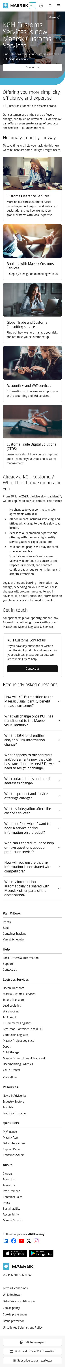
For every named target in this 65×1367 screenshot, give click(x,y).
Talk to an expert (35, 1342)
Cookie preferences (15, 1314)
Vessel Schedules (14, 939)
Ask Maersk (32, 5)
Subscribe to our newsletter (34, 1360)
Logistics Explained (15, 1113)
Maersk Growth (12, 1220)
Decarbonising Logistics (18, 1064)
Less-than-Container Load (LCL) (23, 1029)
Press (6, 1203)
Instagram (36, 1241)
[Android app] (41, 1253)
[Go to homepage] (15, 5)
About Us (9, 1179)
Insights (8, 1107)
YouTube (21, 1241)
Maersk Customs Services (19, 994)
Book (6, 927)
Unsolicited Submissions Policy (23, 1327)
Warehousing (11, 1011)
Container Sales (12, 1197)
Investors (9, 1185)
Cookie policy (11, 1308)
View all (8, 1077)
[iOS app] (15, 1253)
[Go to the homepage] (18, 1269)
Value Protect (11, 1070)
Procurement (11, 1191)
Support (41, 5)
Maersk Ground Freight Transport (24, 1058)
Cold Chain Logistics (15, 1035)
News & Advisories (14, 1095)
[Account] (50, 5)
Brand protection (14, 1321)
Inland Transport (13, 999)
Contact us (32, 67)
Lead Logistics (12, 1005)
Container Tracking (15, 933)
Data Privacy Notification (19, 1301)
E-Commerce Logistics (17, 1023)
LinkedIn (6, 1241)
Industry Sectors (13, 1101)
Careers (7, 1173)
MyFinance (10, 1131)
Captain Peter (11, 1149)
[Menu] (58, 5)
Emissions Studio (14, 1155)
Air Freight (9, 1017)
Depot (6, 1046)
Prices (7, 922)
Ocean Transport (13, 988)
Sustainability (11, 1208)
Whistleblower (12, 1294)
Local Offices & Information (21, 958)
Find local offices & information (34, 1351)
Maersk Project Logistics (18, 1040)
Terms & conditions (15, 1288)
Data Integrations (14, 1143)
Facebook (13, 1240)
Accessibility (11, 1214)
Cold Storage (11, 1052)
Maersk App (10, 1137)
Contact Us (10, 969)
